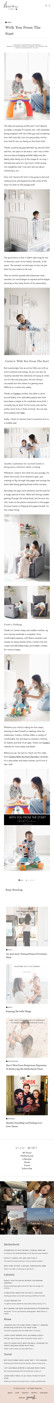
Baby (10, 22)
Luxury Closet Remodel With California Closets (23, 1335)
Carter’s (17, 393)
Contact (25, 1393)
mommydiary (15, 1208)
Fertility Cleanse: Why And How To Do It (20, 1258)
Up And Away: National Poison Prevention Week (26, 955)
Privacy (34, 1393)
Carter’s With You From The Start (24, 756)
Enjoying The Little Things (18, 1011)
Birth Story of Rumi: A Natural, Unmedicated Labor (25, 1266)
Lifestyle (27, 1159)
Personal (11, 1119)
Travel (27, 1165)
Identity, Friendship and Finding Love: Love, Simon (24, 1124)
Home (27, 1162)
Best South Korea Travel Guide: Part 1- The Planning (25, 1360)
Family (10, 950)
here (23, 412)
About (10, 1393)
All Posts (27, 1152)
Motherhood (13, 1061)
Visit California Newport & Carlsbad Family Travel (25, 1368)
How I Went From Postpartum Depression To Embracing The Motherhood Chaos (26, 1067)
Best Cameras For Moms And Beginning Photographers (26, 1308)
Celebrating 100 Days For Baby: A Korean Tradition (24, 1250)
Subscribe (27, 1168)
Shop (17, 1393)
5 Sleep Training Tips (12, 1301)
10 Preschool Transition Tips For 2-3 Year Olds (23, 1293)
